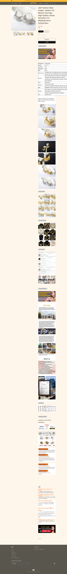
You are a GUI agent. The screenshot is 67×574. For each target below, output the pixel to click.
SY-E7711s (40, 31)
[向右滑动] (35, 34)
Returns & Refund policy (15, 557)
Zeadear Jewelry (32, 571)
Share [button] (40, 538)
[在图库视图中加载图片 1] (15, 34)
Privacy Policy (13, 554)
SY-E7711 (46, 31)
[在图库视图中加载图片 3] (23, 34)
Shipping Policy (13, 552)
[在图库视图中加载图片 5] (31, 34)
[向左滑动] (12, 34)
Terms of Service (14, 556)
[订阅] (28, 563)
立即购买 (46, 42)
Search (12, 549)
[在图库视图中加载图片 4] (27, 34)
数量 (38, 33)
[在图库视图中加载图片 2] (19, 34)
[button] (15, 3)
